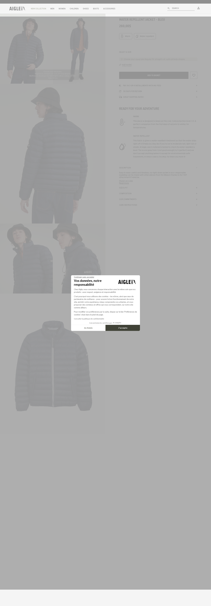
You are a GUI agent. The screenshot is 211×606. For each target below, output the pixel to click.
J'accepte (122, 328)
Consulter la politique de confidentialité (89, 319)
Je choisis (88, 328)
